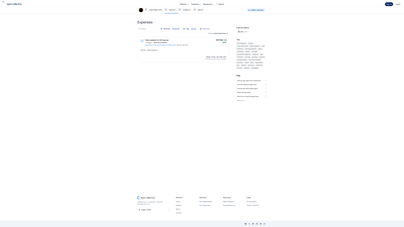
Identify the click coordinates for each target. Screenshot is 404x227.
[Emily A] (142, 41)
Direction (171, 29)
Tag (191, 29)
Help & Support (228, 201)
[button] (155, 10)
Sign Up (389, 4)
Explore (178, 205)
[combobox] (218, 33)
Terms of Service (253, 205)
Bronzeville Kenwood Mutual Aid (165, 45)
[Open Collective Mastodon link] (253, 223)
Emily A (151, 45)
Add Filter (206, 29)
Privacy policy (251, 201)
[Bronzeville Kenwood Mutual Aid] (141, 10)
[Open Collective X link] (249, 223)
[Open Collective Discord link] (260, 223)
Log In (398, 4)
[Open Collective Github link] (256, 223)
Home (178, 201)
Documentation (228, 205)
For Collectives (204, 205)
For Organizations (205, 201)
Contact (179, 213)
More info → (241, 100)
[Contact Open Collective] (264, 223)
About (178, 209)
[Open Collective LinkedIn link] (245, 223)
